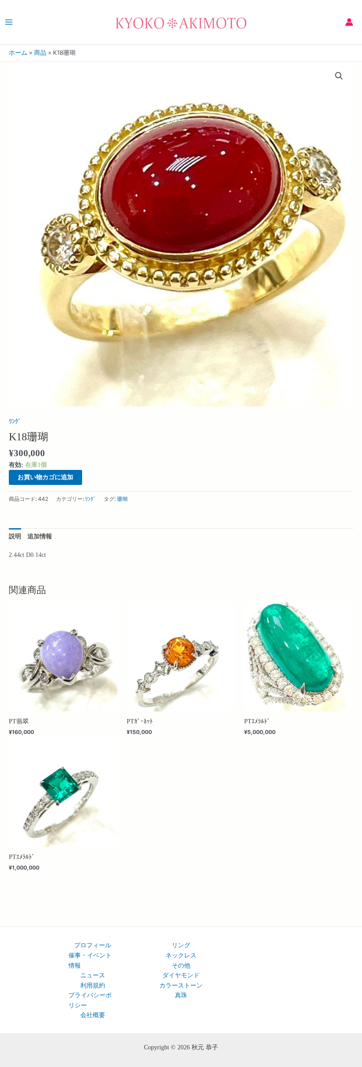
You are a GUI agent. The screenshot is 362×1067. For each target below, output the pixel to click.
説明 (15, 536)
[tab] (15, 536)
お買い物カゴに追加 (45, 477)
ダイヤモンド (181, 975)
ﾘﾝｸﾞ (15, 421)
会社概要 (92, 1014)
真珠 (181, 995)
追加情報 (39, 536)
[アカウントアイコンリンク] (349, 22)
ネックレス (181, 955)
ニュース (92, 975)
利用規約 (92, 985)
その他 (181, 965)
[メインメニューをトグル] (8, 21)
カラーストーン (181, 985)
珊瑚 (122, 499)
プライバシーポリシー (90, 1000)
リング (181, 945)
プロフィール (92, 945)
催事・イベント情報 (90, 960)
